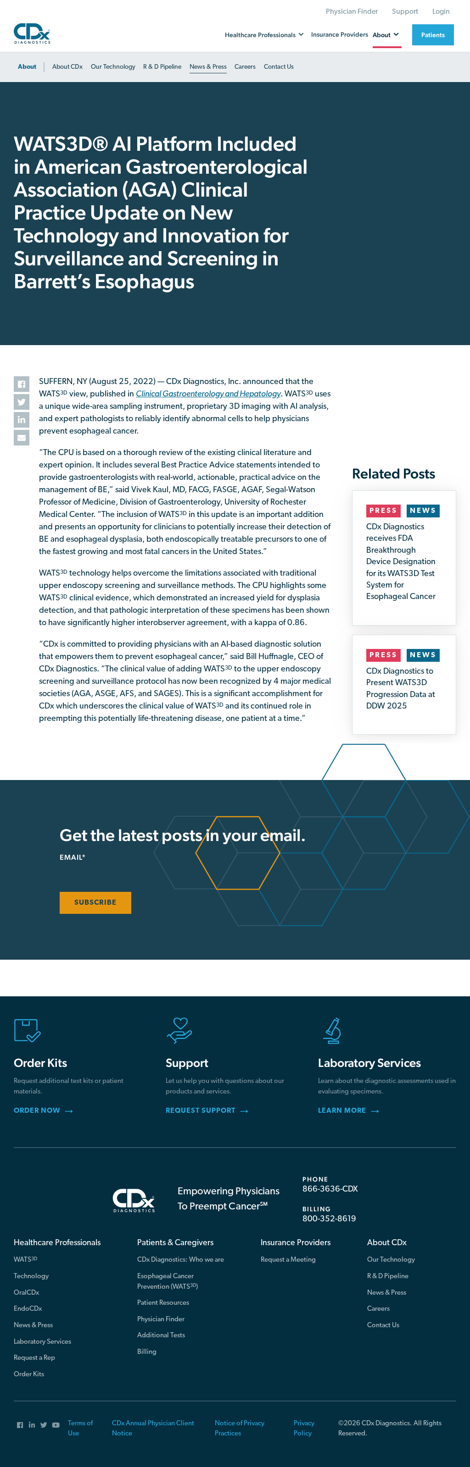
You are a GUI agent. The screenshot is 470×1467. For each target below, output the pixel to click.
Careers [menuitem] (378, 1309)
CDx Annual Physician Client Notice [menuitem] (153, 1429)
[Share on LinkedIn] (21, 420)
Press (383, 511)
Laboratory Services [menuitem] (42, 1342)
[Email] (21, 437)
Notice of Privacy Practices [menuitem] (239, 1429)
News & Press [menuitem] (33, 1325)
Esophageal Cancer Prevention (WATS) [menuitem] (167, 1282)
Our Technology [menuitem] (391, 1260)
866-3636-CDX (330, 1190)
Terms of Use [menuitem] (80, 1429)
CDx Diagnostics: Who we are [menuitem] (180, 1260)
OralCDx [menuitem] (26, 1293)
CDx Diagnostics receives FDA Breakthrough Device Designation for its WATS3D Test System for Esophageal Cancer (401, 562)
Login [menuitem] (441, 12)
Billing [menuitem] (147, 1352)
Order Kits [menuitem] (29, 1374)
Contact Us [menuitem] (383, 1325)
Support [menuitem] (405, 12)
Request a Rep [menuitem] (34, 1358)
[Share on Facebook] (21, 384)
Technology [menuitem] (31, 1276)
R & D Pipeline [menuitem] (387, 1276)
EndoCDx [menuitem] (28, 1309)
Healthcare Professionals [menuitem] (57, 1243)
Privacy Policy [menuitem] (304, 1429)
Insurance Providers (339, 34)
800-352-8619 (329, 1219)
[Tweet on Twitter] (21, 402)
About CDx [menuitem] (387, 1243)
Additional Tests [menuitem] (161, 1335)
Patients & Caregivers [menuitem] (175, 1243)
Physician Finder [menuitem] (352, 12)
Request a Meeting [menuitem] (288, 1260)
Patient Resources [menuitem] (163, 1303)
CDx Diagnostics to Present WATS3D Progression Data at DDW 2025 (400, 689)
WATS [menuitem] (25, 1260)
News (423, 511)
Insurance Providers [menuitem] (295, 1243)
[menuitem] (29, 67)
